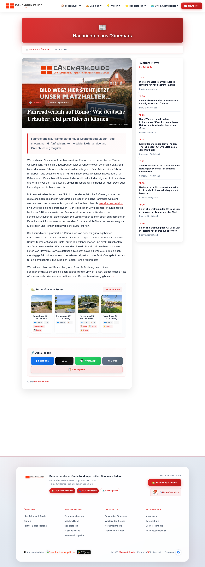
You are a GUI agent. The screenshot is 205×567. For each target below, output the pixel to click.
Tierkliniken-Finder (114, 530)
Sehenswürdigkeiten (74, 535)
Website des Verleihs (111, 203)
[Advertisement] (102, 430)
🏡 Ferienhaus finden (164, 482)
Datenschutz (152, 521)
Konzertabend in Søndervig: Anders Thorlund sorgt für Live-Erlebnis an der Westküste (158, 147)
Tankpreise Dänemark (116, 516)
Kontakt (28, 521)
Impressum (151, 516)
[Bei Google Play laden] (84, 552)
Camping (94, 5)
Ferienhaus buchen (74, 516)
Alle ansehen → (112, 289)
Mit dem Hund (71, 521)
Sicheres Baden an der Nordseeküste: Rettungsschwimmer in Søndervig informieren (159, 168)
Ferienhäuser (71, 5)
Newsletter (191, 5)
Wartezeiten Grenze (115, 521)
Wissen (113, 5)
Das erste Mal (135, 5)
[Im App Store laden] (61, 552)
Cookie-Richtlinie (154, 525)
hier (113, 276)
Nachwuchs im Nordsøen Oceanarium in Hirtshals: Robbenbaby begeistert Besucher (159, 190)
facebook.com (41, 381)
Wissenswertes (72, 530)
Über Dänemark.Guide (35, 516)
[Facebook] (178, 552)
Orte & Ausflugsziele (164, 5)
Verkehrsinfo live (113, 525)
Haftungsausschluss (156, 530)
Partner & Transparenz (35, 525)
